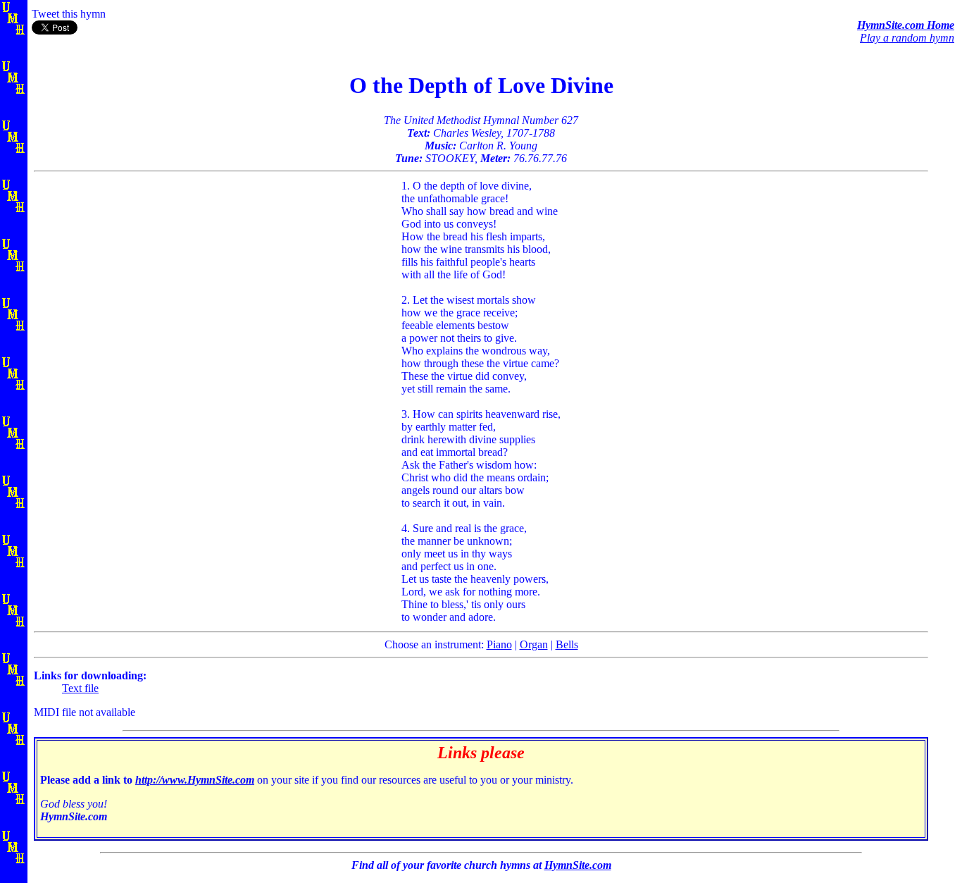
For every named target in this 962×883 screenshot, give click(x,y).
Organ (534, 644)
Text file (80, 688)
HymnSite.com (577, 865)
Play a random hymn (907, 38)
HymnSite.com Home (905, 25)
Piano (499, 644)
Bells (567, 644)
